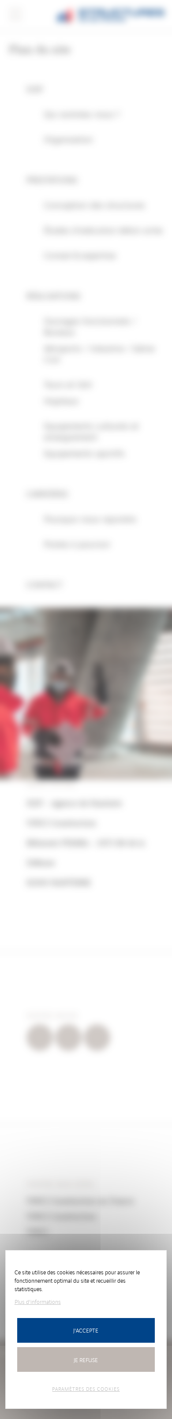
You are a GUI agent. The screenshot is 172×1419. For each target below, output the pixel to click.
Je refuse (86, 1360)
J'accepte (85, 1330)
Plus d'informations (38, 1301)
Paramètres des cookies (86, 1388)
